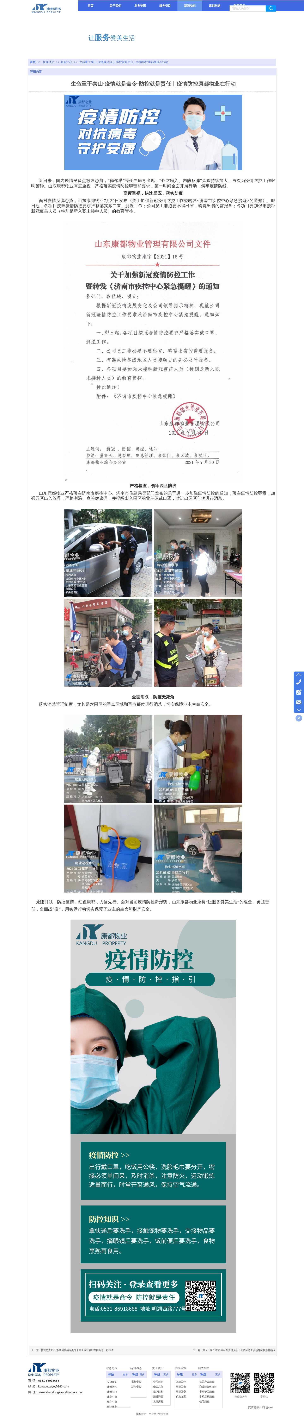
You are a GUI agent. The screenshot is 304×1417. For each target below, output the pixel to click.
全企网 (152, 1413)
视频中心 (136, 1381)
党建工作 (181, 1381)
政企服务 (112, 1406)
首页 (33, 62)
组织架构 (158, 1391)
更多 (125, 1374)
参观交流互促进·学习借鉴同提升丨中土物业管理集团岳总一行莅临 (77, 1350)
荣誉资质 (158, 1396)
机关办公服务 (206, 1381)
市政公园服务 (206, 1391)
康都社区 (112, 1386)
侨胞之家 (181, 1396)
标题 (111, 1374)
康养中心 (112, 1396)
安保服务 (112, 1381)
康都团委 (181, 1391)
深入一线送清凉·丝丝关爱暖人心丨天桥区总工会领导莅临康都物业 (238, 1350)
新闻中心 (66, 62)
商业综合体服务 (208, 1386)
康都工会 (181, 1386)
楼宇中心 (112, 1401)
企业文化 (158, 1386)
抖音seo (267, 1407)
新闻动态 (49, 62)
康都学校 (112, 1391)
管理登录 (163, 1413)
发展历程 (158, 1401)
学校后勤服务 (206, 1396)
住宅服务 (204, 1401)
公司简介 (158, 1381)
